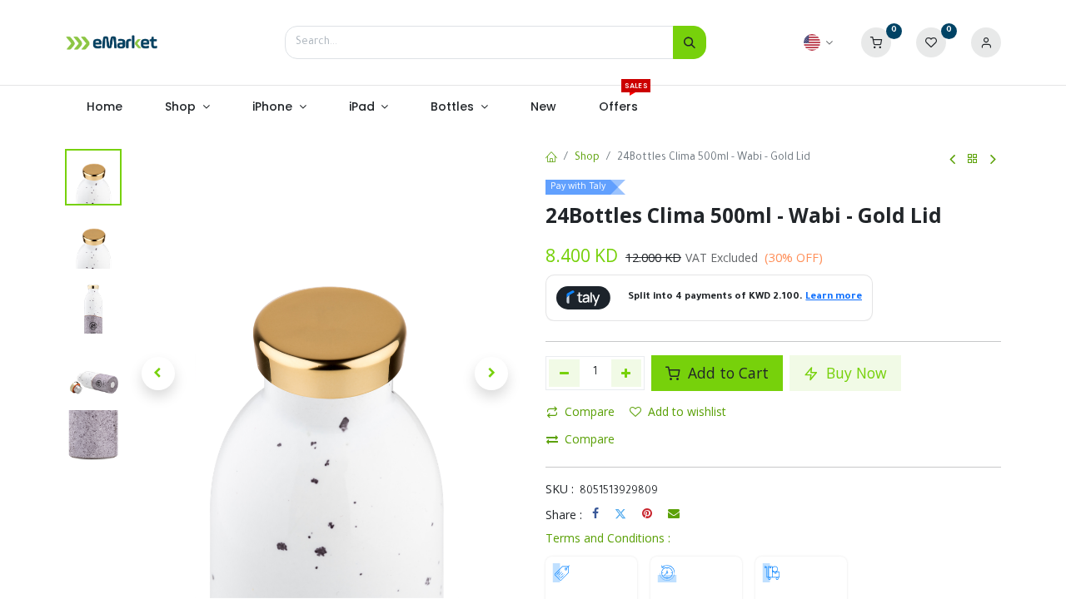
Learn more (833, 297)
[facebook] (595, 513)
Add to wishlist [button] (687, 411)
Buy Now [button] (854, 373)
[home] (551, 159)
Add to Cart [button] (726, 373)
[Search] (689, 42)
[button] (157, 373)
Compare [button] (590, 411)
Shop (587, 158)
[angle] (952, 160)
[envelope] (674, 513)
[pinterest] (647, 513)
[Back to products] (973, 159)
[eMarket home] (111, 42)
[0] (876, 43)
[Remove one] (564, 372)
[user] (986, 43)
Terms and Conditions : (607, 538)
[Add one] (626, 372)
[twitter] (620, 513)
